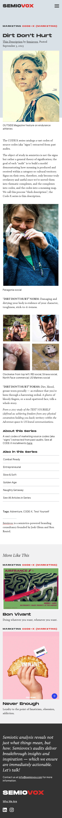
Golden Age (10, 482)
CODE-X (28, 511)
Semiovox (32, 41)
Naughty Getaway (13, 490)
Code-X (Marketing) (39, 26)
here (29, 443)
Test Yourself (41, 511)
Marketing (12, 26)
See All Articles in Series (17, 497)
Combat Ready (11, 459)
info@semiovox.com (30, 777)
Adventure (16, 511)
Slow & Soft (10, 474)
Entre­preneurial (12, 467)
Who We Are (10, 801)
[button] (56, 6)
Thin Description (13, 41)
